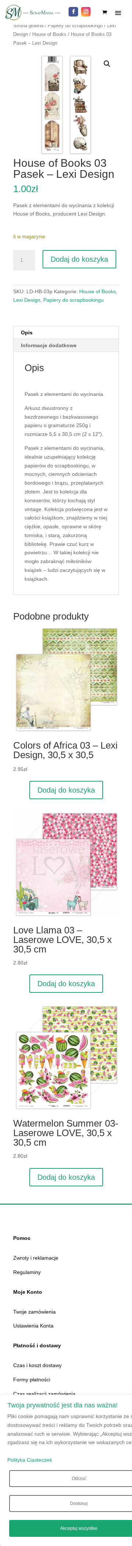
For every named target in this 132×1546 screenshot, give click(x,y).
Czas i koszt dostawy (37, 1365)
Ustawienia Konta (33, 1326)
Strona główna (28, 25)
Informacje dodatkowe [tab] (49, 345)
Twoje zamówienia (34, 1312)
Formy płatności (31, 1379)
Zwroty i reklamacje (35, 1258)
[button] (107, 63)
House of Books (49, 34)
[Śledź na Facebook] (73, 11)
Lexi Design (26, 300)
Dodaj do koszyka (79, 259)
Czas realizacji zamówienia (44, 1394)
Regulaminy (27, 1272)
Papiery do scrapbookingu (75, 25)
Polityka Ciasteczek (29, 1460)
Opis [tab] (27, 332)
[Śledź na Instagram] (86, 11)
